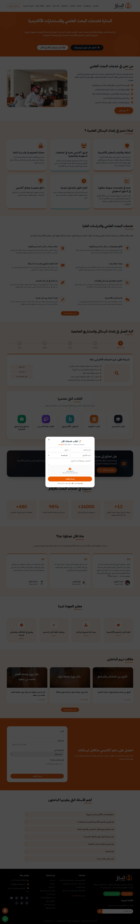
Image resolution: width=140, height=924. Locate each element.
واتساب (60, 444)
